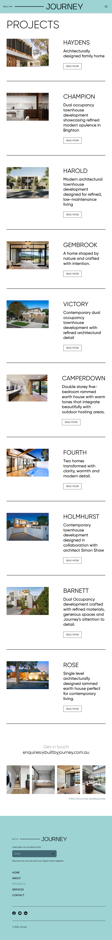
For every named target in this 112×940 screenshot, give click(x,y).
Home (16, 872)
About (16, 878)
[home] (53, 6)
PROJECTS (18, 883)
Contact (18, 895)
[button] (106, 6)
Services (18, 889)
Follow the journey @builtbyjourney (87, 798)
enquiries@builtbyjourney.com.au (56, 752)
